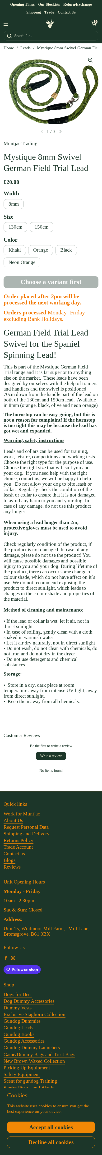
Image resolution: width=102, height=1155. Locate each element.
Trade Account (18, 847)
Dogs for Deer (18, 994)
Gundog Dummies (22, 1021)
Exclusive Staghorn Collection (34, 1014)
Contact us (14, 853)
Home (9, 48)
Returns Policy (18, 840)
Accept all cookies (51, 1127)
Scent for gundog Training (30, 1081)
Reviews (12, 867)
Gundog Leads (18, 1028)
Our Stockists (49, 4)
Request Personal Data (26, 827)
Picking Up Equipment (27, 1068)
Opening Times (22, 4)
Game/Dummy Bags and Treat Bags (39, 1054)
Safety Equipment (22, 1074)
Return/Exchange (77, 4)
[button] (93, 23)
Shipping (33, 12)
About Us (13, 820)
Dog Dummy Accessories (29, 1001)
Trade (49, 12)
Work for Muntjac (22, 814)
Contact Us (67, 12)
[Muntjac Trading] (49, 23)
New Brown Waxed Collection (34, 1061)
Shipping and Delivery (27, 834)
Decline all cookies (51, 1142)
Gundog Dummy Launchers (32, 1047)
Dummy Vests (18, 1008)
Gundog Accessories (24, 1041)
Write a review (51, 756)
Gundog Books (19, 1034)
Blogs (9, 860)
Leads (25, 48)
